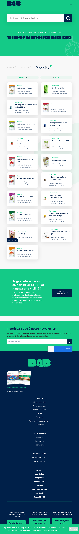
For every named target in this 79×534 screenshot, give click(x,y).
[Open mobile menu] (71, 3)
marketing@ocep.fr (16, 391)
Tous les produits (39, 461)
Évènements (39, 482)
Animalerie (39, 425)
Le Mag (39, 470)
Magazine (39, 478)
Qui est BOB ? (39, 497)
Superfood (43, 32)
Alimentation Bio (32, 32)
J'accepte (73, 529)
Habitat (39, 413)
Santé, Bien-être (39, 410)
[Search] (68, 18)
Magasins (39, 437)
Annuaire (21, 32)
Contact (39, 486)
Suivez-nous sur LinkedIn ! (16, 388)
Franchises (39, 441)
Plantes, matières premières (39, 421)
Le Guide (39, 398)
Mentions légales (39, 489)
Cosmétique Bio (39, 406)
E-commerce (39, 445)
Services (39, 417)
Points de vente (39, 434)
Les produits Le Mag (39, 458)
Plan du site (40, 493)
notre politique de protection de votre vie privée (41, 530)
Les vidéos (39, 474)
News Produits (39, 454)
